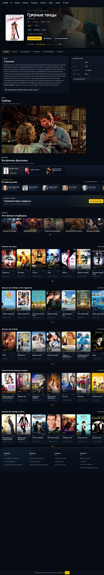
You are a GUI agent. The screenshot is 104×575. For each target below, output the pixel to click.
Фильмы (17, 3)
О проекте (83, 461)
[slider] (45, 44)
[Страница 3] (55, 322)
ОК (67, 572)
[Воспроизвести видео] (44, 129)
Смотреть (43, 3)
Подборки (34, 3)
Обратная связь (85, 458)
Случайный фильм (9, 461)
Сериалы (25, 3)
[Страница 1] (52, 322)
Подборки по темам (60, 458)
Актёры (58, 3)
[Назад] (100, 181)
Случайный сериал (35, 461)
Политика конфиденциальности (89, 467)
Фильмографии (59, 461)
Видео (51, 3)
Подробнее (60, 572)
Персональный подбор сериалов (39, 465)
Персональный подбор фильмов (13, 465)
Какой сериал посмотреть (37, 458)
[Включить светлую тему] (11, 3)
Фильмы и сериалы (60, 465)
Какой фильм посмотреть (11, 458)
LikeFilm (5, 3)
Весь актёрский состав (91, 181)
